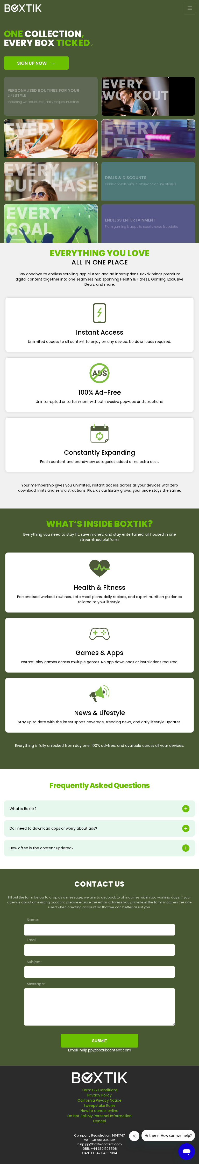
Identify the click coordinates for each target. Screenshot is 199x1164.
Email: (32, 939)
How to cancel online (99, 1110)
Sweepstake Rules (99, 1105)
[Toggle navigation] (189, 8)
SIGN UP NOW (36, 63)
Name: (33, 919)
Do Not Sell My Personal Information (99, 1115)
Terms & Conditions (100, 1090)
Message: (36, 983)
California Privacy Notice (99, 1100)
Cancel (99, 1121)
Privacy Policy (99, 1095)
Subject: (34, 961)
